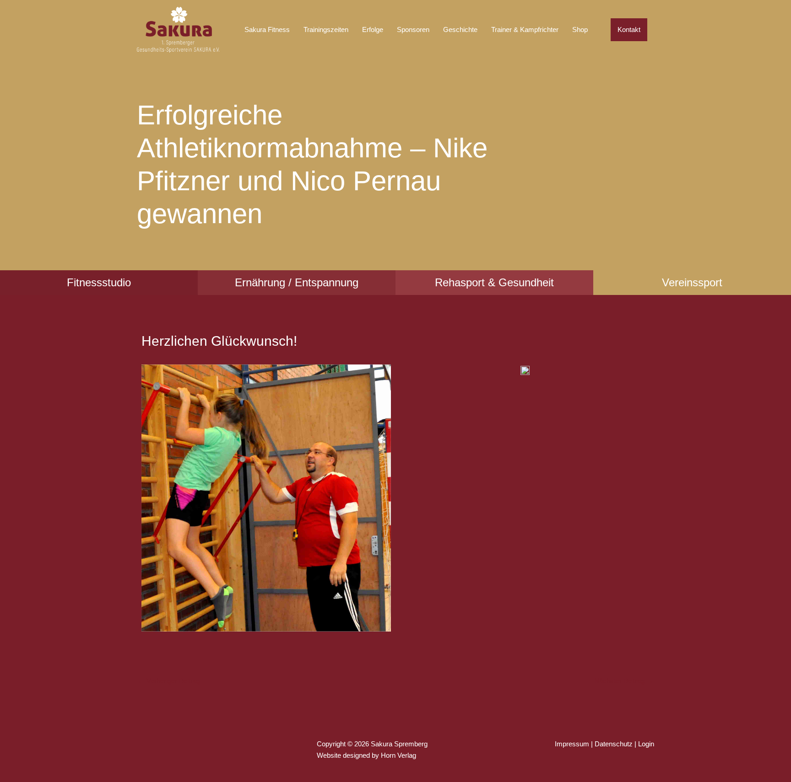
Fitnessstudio (99, 282)
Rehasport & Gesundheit (494, 282)
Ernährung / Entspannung (296, 282)
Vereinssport (692, 282)
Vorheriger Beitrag (169, 681)
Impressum (572, 744)
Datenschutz (614, 744)
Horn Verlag (398, 755)
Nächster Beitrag (623, 681)
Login (646, 744)
